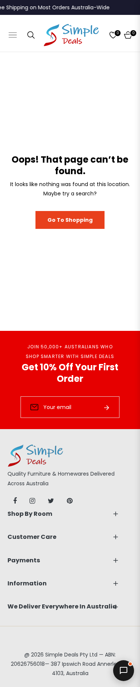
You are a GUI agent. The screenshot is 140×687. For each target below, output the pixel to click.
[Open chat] (123, 670)
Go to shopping (70, 220)
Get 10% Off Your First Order (70, 373)
